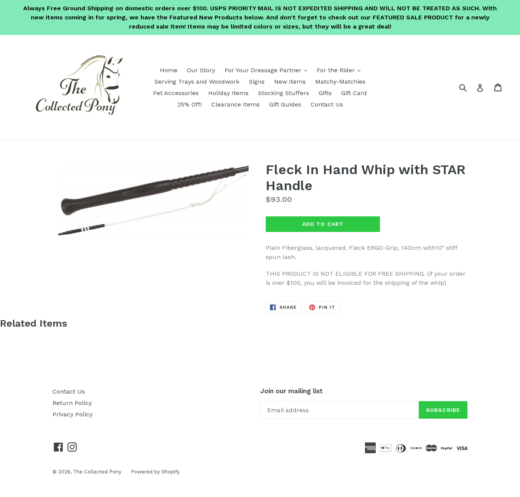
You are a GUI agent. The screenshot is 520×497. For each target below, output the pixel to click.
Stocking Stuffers (283, 93)
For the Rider (340, 70)
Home (168, 70)
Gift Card (354, 93)
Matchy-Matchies (340, 81)
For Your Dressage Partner (268, 70)
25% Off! (189, 104)
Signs (257, 81)
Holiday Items (228, 93)
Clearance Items (235, 104)
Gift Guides (285, 104)
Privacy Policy (73, 414)
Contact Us (327, 104)
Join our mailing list (291, 391)
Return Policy (72, 402)
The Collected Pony (97, 472)
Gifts (325, 93)
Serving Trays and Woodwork (197, 81)
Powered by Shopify (155, 472)
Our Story (201, 70)
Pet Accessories (176, 93)
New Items (290, 81)
